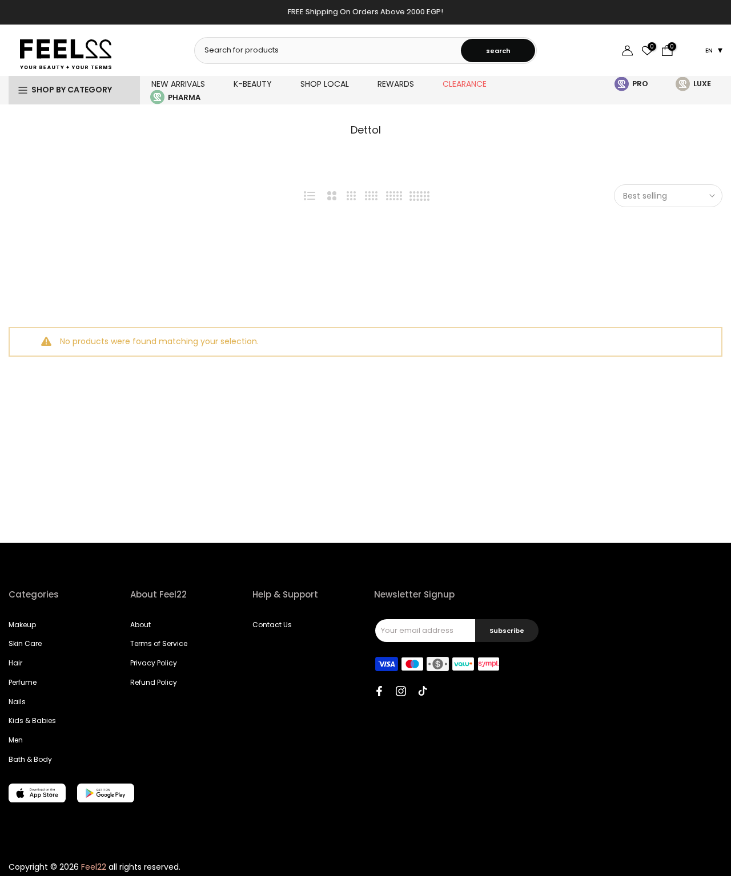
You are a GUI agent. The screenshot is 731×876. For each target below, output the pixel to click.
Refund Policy (153, 682)
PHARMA (184, 97)
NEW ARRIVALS (178, 84)
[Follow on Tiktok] (422, 691)
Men (16, 740)
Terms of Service (158, 643)
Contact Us (272, 624)
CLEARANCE (465, 84)
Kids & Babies (32, 720)
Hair (15, 663)
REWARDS (395, 84)
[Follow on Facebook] (379, 691)
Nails (17, 702)
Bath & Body (30, 759)
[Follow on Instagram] (401, 691)
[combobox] (328, 50)
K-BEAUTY (253, 84)
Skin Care (25, 643)
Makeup (22, 624)
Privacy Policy (153, 663)
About (140, 624)
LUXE (702, 83)
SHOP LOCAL (324, 84)
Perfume (23, 682)
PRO (640, 83)
